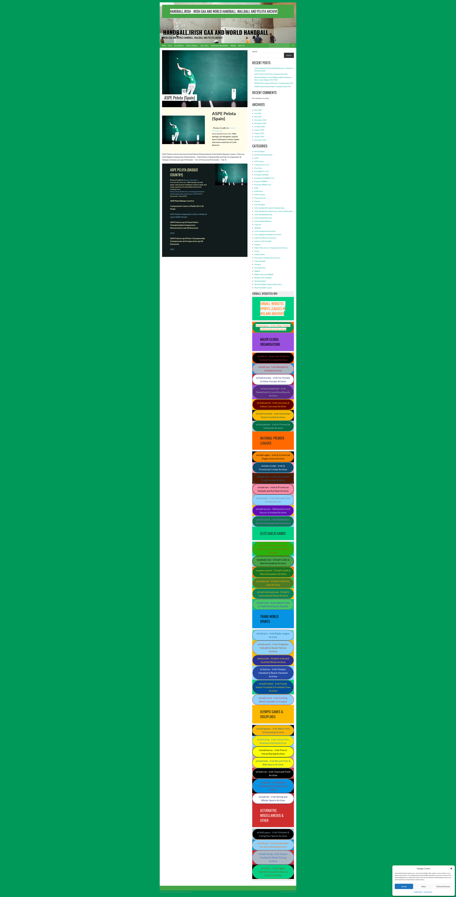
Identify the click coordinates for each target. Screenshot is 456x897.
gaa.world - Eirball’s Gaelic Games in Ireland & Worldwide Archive (273, 549)
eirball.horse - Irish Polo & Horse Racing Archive (273, 752)
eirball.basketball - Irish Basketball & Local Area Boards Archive (273, 392)
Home (164, 45)
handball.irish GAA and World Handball (215, 32)
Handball (257, 228)
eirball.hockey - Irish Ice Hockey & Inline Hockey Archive (273, 379)
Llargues (257, 244)
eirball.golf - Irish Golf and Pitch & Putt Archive (273, 500)
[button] (451, 868)
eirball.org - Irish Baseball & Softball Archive (273, 368)
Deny (423, 886)
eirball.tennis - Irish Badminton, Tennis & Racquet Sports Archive (273, 521)
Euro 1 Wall (204, 45)
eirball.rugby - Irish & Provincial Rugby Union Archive (273, 457)
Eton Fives (258, 168)
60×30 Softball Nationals (263, 155)
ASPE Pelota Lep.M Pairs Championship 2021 (271, 74)
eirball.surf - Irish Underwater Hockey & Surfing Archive (273, 845)
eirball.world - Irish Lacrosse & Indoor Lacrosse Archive (273, 404)
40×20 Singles (259, 151)
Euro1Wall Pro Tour (261, 171)
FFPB (256, 188)
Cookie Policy (418, 892)
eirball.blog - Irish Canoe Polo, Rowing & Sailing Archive (273, 741)
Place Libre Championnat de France (267, 258)
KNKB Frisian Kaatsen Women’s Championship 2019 (273, 83)
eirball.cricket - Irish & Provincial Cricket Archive (273, 467)
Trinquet (257, 264)
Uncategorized (259, 268)
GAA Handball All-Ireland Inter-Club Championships (273, 211)
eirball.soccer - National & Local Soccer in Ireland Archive (273, 510)
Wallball (257, 271)
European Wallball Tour (262, 185)
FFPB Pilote (258, 191)
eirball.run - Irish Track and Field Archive (273, 773)
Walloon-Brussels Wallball (263, 274)
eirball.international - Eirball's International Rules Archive (273, 594)
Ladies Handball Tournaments (265, 238)
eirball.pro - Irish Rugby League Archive (273, 635)
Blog (170, 45)
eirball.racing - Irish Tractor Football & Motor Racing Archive (273, 857)
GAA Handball (179, 45)
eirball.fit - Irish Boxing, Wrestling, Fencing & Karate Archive (273, 786)
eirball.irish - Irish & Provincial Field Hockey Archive (273, 478)
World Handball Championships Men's (268, 284)
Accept (404, 886)
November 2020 (260, 123)
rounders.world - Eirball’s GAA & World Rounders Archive (273, 572)
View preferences (443, 886)
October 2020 (259, 127)
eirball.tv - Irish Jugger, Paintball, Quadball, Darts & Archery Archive (273, 872)
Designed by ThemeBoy (288, 892)
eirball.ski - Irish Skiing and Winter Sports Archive (273, 798)
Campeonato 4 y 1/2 (261, 165)
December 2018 (260, 140)
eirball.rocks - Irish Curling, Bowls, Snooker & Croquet (273, 699)
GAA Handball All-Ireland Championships (269, 208)
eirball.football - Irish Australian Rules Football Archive (273, 415)
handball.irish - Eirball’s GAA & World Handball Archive (273, 561)
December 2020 (260, 120)
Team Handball (259, 261)
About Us (241, 45)
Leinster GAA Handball (262, 241)
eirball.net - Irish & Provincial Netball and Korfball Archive (273, 489)
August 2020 (259, 130)
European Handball (261, 175)
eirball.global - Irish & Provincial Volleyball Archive (273, 426)
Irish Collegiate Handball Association (268, 234)
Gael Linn (257, 225)
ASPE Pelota (259, 161)
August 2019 (259, 133)
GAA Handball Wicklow (262, 221)
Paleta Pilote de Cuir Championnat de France (270, 248)
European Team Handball (219, 45)
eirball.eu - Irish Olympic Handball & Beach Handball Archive (273, 673)
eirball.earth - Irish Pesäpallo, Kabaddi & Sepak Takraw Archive (273, 648)
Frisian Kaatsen (260, 198)
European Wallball (260, 181)
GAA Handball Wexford (263, 218)
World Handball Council (263, 288)
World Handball (192, 45)
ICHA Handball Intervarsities (265, 231)
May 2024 (258, 110)
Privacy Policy (428, 892)
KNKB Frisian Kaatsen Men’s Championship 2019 (272, 86)
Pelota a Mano (259, 254)
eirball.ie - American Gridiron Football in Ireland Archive (273, 358)
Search (254, 51)
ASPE (256, 158)
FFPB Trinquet (259, 195)
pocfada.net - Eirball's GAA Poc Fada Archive (273, 583)
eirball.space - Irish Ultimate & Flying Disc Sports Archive (273, 834)
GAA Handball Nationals (263, 215)
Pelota (233, 45)
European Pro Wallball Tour (264, 178)
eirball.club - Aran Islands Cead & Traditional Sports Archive (273, 604)
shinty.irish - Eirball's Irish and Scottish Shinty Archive (273, 660)
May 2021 (258, 117)
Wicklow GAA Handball (262, 278)
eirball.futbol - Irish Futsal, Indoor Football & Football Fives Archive (273, 687)
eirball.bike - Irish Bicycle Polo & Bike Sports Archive (273, 762)
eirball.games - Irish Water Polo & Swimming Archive (273, 730)
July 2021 (257, 113)
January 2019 (259, 137)
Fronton (257, 201)
